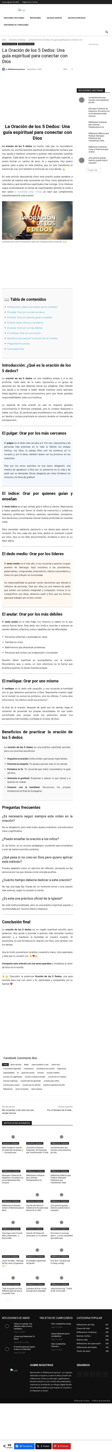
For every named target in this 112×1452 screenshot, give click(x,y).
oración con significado (12, 1077)
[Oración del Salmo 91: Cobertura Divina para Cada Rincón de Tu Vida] (37, 1194)
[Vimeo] (104, 2)
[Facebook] (92, 2)
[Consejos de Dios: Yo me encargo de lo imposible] (37, 1278)
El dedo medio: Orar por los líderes (25, 322)
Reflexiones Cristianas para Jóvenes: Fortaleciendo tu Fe (35, 1177)
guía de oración (28, 1073)
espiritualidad (8, 1073)
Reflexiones (8, 1089)
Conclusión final (15, 349)
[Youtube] (108, 2)
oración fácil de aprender (31, 1081)
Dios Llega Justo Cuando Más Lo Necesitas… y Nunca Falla (12, 1235)
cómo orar (55, 1064)
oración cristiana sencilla (35, 1077)
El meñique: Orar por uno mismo (24, 333)
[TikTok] (99, 1374)
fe (18, 1073)
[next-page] (8, 1300)
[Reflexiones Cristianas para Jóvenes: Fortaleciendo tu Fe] (37, 1164)
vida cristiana (36, 1089)
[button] (106, 32)
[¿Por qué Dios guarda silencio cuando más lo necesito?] (62, 1194)
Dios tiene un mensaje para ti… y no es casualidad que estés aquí (62, 1235)
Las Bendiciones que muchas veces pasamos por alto (61, 1150)
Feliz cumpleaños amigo (61, 1324)
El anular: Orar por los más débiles (25, 327)
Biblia (26, 1064)
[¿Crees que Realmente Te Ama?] (7, 1338)
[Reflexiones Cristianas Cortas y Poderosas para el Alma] (13, 1194)
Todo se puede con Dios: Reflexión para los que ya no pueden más (12, 1291)
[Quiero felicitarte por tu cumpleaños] (44, 1336)
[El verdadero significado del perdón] (37, 1250)
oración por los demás (31, 1085)
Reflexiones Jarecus (16, 69)
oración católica (53, 1073)
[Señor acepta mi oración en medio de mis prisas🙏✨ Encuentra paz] (13, 1137)
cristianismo (29, 1068)
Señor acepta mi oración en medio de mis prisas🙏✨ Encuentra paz (12, 1150)
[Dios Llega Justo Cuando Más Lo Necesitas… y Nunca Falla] (13, 1222)
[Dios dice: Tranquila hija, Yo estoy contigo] (62, 1250)
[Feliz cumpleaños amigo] (44, 1326)
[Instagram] (96, 2)
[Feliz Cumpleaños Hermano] (44, 1346)
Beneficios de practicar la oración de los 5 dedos (32, 338)
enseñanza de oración (46, 1068)
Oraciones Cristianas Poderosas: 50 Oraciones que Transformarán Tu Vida (37, 1150)
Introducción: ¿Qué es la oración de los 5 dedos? (32, 307)
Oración (40, 1073)
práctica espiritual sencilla (54, 1085)
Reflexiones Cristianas (26, 44)
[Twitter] (100, 2)
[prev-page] (4, 1300)
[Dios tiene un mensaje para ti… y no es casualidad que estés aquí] (62, 1222)
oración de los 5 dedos (57, 1077)
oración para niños (51, 1081)
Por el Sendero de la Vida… (60, 1110)
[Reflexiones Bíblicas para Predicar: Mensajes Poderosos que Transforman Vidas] (62, 1164)
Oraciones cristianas (17, 40)
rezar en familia (21, 1089)
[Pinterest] (92, 1374)
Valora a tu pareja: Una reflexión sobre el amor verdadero (23, 1326)
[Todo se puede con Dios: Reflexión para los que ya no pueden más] (13, 1278)
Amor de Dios (15, 1064)
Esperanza (61, 1068)
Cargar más (92, 170)
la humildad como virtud (28, 191)
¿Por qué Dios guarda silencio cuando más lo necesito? (60, 1208)
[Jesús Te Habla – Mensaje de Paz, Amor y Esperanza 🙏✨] (13, 1250)
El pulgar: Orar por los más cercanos (26, 312)
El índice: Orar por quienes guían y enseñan (29, 317)
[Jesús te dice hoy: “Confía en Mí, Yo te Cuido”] (62, 1278)
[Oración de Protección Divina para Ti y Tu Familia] (37, 1222)
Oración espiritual (10, 1081)
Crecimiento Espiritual (12, 1068)
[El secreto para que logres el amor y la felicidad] (7, 1349)
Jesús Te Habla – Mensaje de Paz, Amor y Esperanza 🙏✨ (12, 1263)
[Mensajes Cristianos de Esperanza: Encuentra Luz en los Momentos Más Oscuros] (13, 1164)
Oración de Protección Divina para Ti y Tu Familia (36, 1234)
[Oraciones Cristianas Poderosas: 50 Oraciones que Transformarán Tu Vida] (37, 1137)
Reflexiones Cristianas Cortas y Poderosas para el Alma (13, 1208)
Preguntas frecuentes (18, 343)
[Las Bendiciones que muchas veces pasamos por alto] (62, 1137)
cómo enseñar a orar (40, 1064)
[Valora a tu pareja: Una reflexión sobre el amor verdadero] (7, 1326)
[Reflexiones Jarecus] (4, 69)
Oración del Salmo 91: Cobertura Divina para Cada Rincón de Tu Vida (37, 1208)
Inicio (4, 40)
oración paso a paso (11, 1085)
